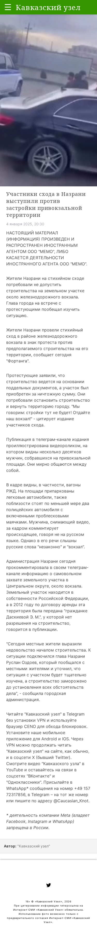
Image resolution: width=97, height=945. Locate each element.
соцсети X (23, 757)
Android (49, 738)
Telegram (75, 714)
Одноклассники (24, 782)
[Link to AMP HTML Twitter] (48, 885)
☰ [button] (8, 7)
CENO (29, 726)
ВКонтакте (38, 776)
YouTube (14, 769)
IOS (65, 738)
